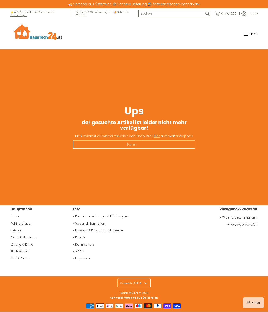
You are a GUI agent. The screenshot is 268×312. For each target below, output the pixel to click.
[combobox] (171, 13)
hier (157, 136)
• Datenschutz (83, 244)
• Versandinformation (89, 223)
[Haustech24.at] (36, 34)
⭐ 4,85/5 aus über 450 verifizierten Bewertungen (32, 13)
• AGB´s (78, 251)
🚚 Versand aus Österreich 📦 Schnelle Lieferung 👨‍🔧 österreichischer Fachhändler (134, 4)
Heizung (16, 230)
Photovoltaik (19, 251)
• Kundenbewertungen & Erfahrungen (100, 216)
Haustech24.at (129, 293)
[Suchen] (207, 13)
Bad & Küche (20, 258)
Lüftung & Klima (21, 244)
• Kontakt (79, 237)
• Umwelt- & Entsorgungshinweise (98, 230)
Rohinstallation (21, 223)
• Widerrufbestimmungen (239, 217)
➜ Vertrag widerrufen (242, 224)
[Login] (244, 13)
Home (14, 216)
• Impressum (82, 258)
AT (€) (254, 13)
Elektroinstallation (23, 237)
